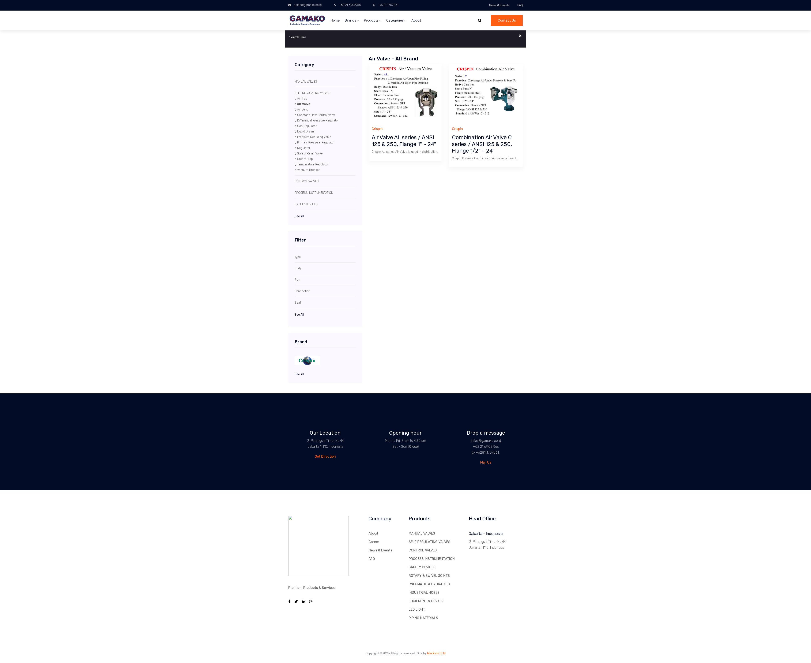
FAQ (520, 5)
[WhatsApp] (472, 452)
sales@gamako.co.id (308, 5)
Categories (395, 20)
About (416, 20)
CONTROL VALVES (423, 550)
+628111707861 (388, 5)
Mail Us (485, 462)
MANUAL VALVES (422, 533)
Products (371, 20)
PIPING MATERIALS (423, 618)
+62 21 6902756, (486, 447)
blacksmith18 (436, 653)
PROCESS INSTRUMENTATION (432, 559)
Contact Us (507, 20)
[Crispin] (325, 360)
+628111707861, (488, 452)
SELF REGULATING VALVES (429, 542)
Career (374, 542)
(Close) (413, 447)
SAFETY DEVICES (422, 567)
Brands (351, 20)
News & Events (499, 5)
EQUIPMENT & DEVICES (427, 601)
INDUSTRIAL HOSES (424, 593)
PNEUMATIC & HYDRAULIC (429, 584)
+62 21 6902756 (350, 5)
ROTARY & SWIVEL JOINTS (429, 576)
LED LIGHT (417, 609)
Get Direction (325, 456)
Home (335, 20)
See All (299, 216)
